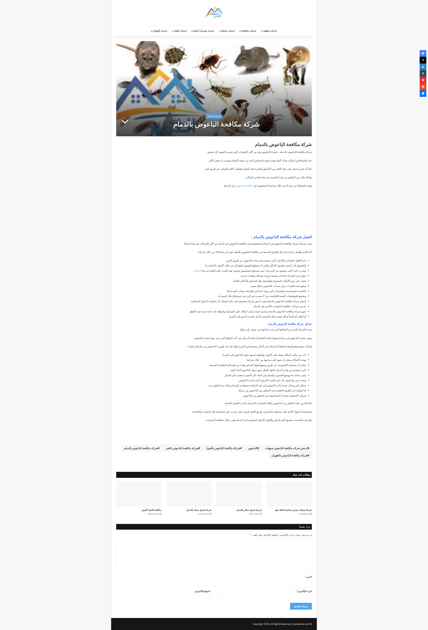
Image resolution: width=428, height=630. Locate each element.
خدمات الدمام (214, 116)
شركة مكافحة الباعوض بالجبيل (223, 448)
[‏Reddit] (423, 87)
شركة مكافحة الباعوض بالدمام (141, 448)
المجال (197, 270)
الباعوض (252, 448)
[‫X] (423, 60)
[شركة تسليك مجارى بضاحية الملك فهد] (289, 494)
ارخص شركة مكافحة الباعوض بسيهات (286, 448)
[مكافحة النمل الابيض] (138, 494)
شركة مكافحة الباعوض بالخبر (182, 448)
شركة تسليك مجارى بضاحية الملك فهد (293, 509)
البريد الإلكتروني (304, 591)
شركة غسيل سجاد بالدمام (199, 509)
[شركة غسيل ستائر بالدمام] (239, 494)
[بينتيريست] (423, 80)
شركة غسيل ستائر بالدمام (249, 509)
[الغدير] (214, 13)
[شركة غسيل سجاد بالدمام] (188, 494)
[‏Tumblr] (423, 73)
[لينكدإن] (423, 66)
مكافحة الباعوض (243, 185)
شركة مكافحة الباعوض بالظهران (289, 455)
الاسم (308, 577)
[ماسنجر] (423, 93)
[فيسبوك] (423, 53)
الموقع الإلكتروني (202, 591)
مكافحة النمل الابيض (151, 509)
